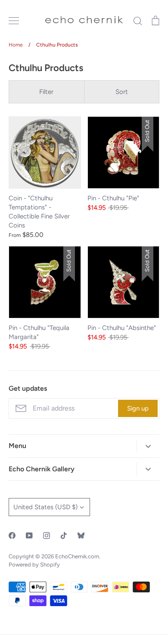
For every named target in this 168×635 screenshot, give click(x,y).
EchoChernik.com (77, 556)
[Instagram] (46, 535)
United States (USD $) (45, 507)
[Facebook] (12, 535)
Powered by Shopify (34, 564)
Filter (46, 92)
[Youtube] (29, 535)
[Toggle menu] (13, 21)
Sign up (138, 408)
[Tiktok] (63, 535)
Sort (121, 92)
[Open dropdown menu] (148, 446)
